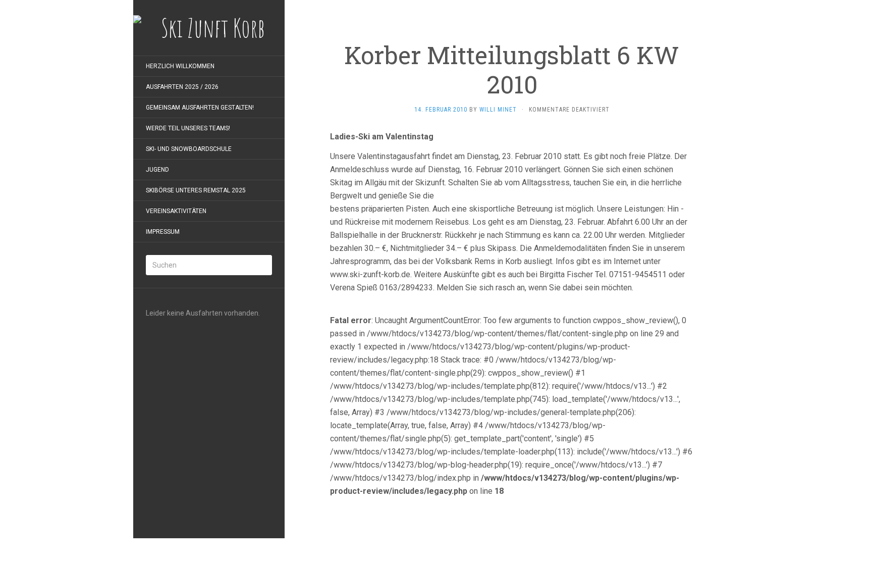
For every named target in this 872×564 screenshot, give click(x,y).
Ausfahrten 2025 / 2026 (182, 86)
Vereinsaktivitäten (176, 211)
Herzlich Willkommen (180, 66)
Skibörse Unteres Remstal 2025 (196, 190)
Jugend (157, 169)
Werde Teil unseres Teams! (188, 128)
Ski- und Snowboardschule (189, 148)
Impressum (163, 231)
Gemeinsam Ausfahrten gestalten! (200, 107)
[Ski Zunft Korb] (209, 27)
